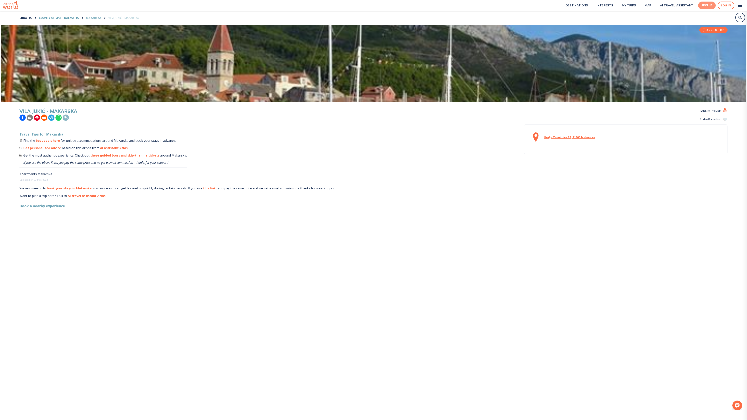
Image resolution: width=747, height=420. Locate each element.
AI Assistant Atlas (114, 148)
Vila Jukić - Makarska (123, 18)
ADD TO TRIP (715, 30)
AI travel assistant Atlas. (87, 196)
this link (209, 188)
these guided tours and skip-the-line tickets (124, 155)
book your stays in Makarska (69, 188)
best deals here (48, 140)
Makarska (93, 18)
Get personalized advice (42, 148)
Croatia (25, 18)
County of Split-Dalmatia (59, 18)
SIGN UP (706, 5)
